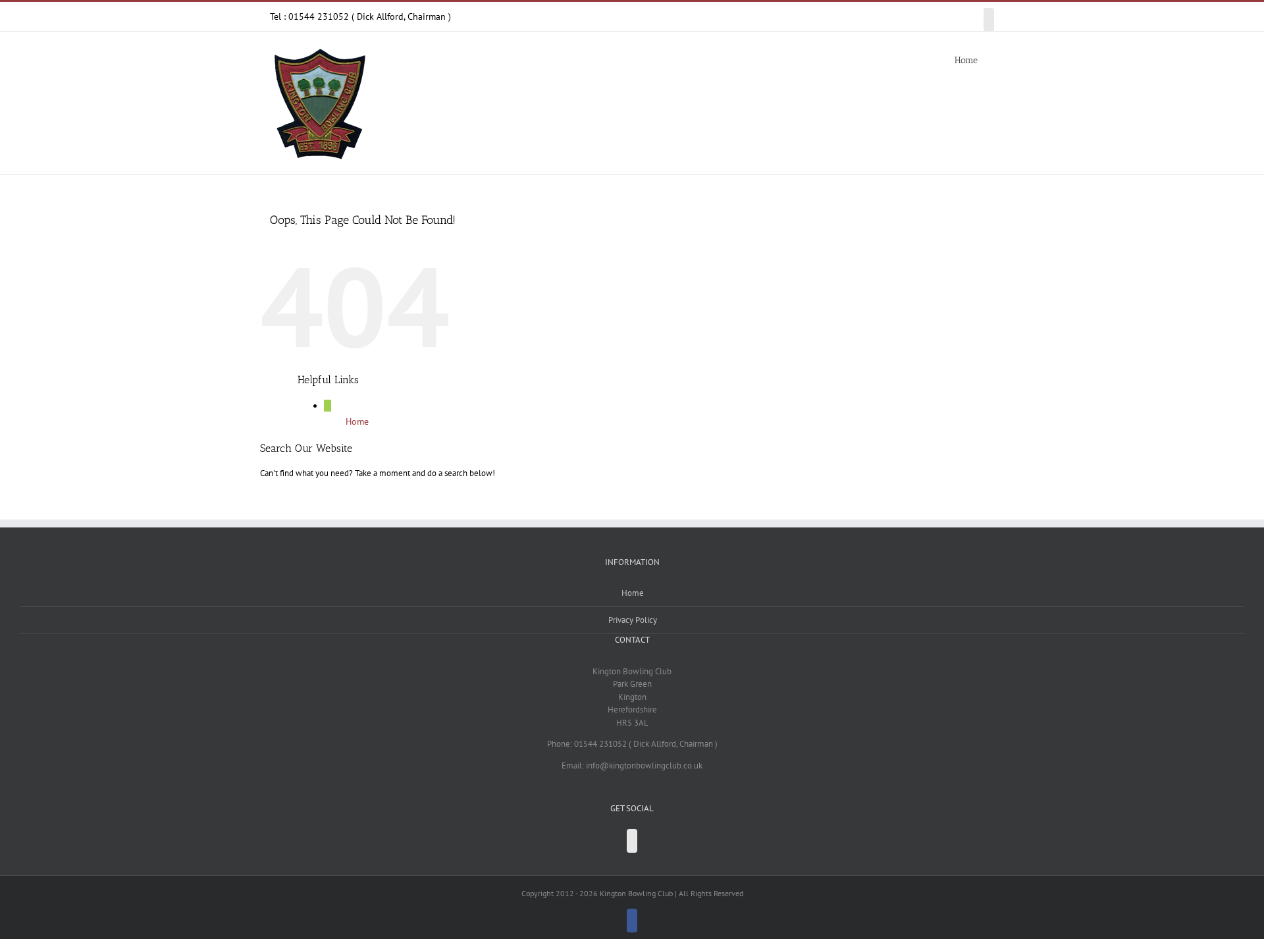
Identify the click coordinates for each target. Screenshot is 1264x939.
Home (357, 421)
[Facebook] (632, 841)
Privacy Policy (632, 620)
